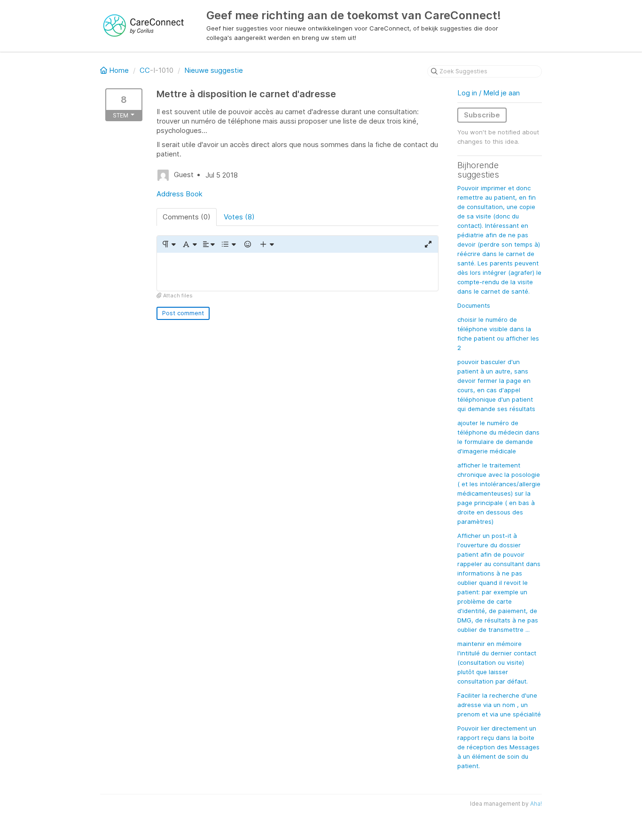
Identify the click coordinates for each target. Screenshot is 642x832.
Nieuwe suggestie (213, 70)
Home (119, 70)
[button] (168, 244)
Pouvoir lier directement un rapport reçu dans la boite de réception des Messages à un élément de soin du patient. (498, 747)
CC (145, 70)
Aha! (536, 803)
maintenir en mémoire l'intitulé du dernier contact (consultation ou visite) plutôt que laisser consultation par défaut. (496, 662)
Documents (473, 305)
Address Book (180, 193)
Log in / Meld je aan (488, 92)
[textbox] (297, 272)
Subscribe (482, 114)
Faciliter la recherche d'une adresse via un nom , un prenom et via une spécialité (499, 705)
